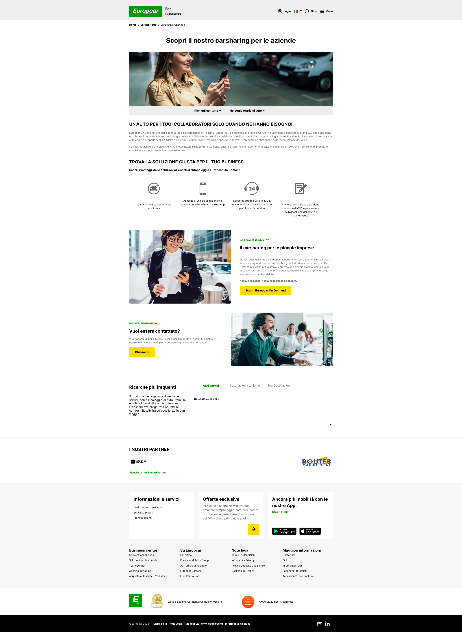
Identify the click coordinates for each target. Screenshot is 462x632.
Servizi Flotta (148, 24)
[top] (331, 425)
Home (132, 24)
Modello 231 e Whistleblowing (204, 623)
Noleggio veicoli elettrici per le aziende (206, 398)
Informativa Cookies (237, 623)
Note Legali (176, 623)
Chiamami (142, 352)
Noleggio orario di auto (246, 110)
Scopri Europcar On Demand (265, 290)
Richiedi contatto (206, 110)
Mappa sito (160, 623)
